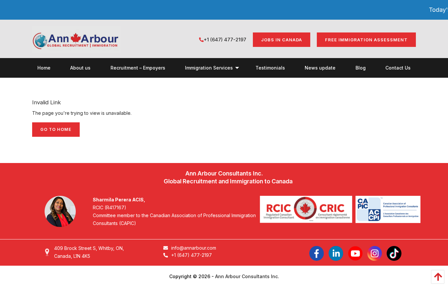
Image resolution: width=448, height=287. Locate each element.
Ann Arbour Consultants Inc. (247, 276)
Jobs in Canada (281, 39)
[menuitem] (44, 67)
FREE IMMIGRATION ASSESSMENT (366, 39)
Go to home (55, 129)
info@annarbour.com (193, 248)
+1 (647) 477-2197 (225, 39)
